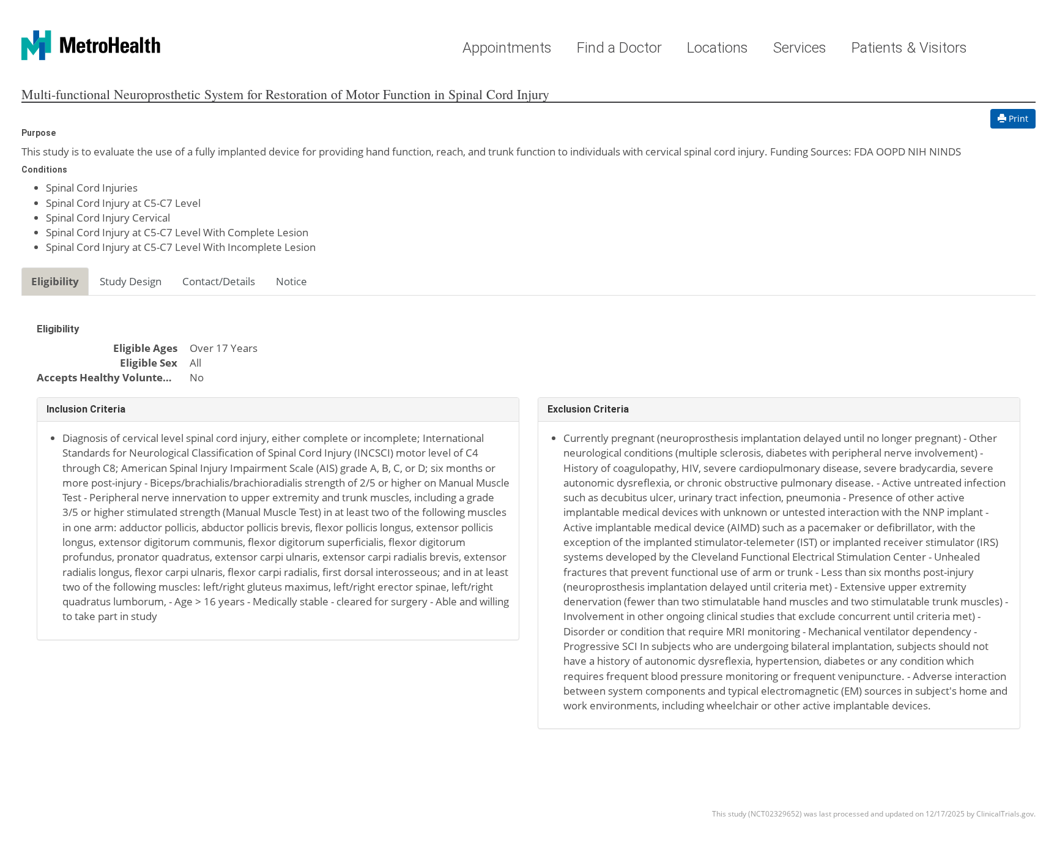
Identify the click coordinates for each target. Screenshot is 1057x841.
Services (799, 47)
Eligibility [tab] (55, 281)
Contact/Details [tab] (218, 281)
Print (1017, 118)
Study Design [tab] (130, 281)
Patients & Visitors (909, 47)
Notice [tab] (291, 281)
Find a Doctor (619, 47)
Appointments (507, 47)
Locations (717, 47)
